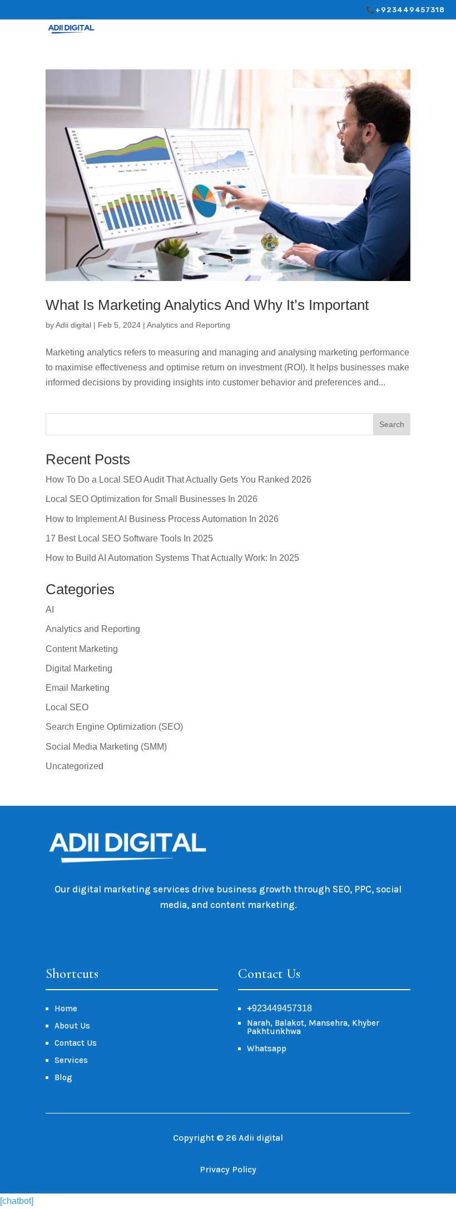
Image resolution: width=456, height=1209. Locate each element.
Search (391, 424)
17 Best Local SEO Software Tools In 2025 (129, 538)
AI (50, 609)
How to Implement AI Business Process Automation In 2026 (162, 519)
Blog (63, 1077)
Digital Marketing (79, 668)
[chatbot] (16, 1201)
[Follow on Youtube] (71, 9)
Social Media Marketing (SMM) (106, 746)
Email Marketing (78, 688)
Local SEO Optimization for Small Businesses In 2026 (151, 499)
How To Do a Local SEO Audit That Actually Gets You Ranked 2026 (178, 479)
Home (65, 1009)
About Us (72, 1026)
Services (71, 1060)
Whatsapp (266, 1049)
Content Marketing (82, 649)
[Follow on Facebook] (18, 9)
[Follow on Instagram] (36, 9)
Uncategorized (74, 766)
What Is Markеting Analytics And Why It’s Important (207, 305)
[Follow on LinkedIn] (89, 9)
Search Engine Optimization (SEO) (114, 726)
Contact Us (75, 1043)
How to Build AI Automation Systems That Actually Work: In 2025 (172, 558)
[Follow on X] (54, 9)
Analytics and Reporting (188, 324)
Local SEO (67, 707)
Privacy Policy (228, 1169)
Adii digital (73, 324)
